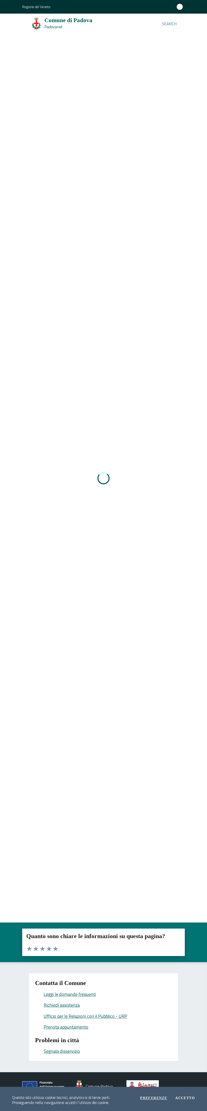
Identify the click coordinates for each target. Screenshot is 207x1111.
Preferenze (153, 1098)
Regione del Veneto (36, 6)
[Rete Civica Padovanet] (143, 1086)
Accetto (185, 1098)
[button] (182, 24)
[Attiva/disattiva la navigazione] (6, 23)
